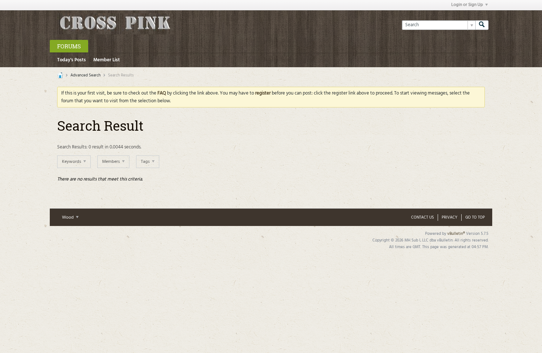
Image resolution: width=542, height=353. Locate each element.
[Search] (482, 25)
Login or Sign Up (467, 4)
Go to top (475, 217)
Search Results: (72, 147)
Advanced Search (85, 75)
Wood (68, 217)
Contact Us (422, 217)
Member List (106, 60)
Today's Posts (71, 60)
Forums (69, 46)
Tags (146, 161)
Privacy (450, 217)
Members (111, 161)
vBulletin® (456, 233)
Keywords (72, 161)
